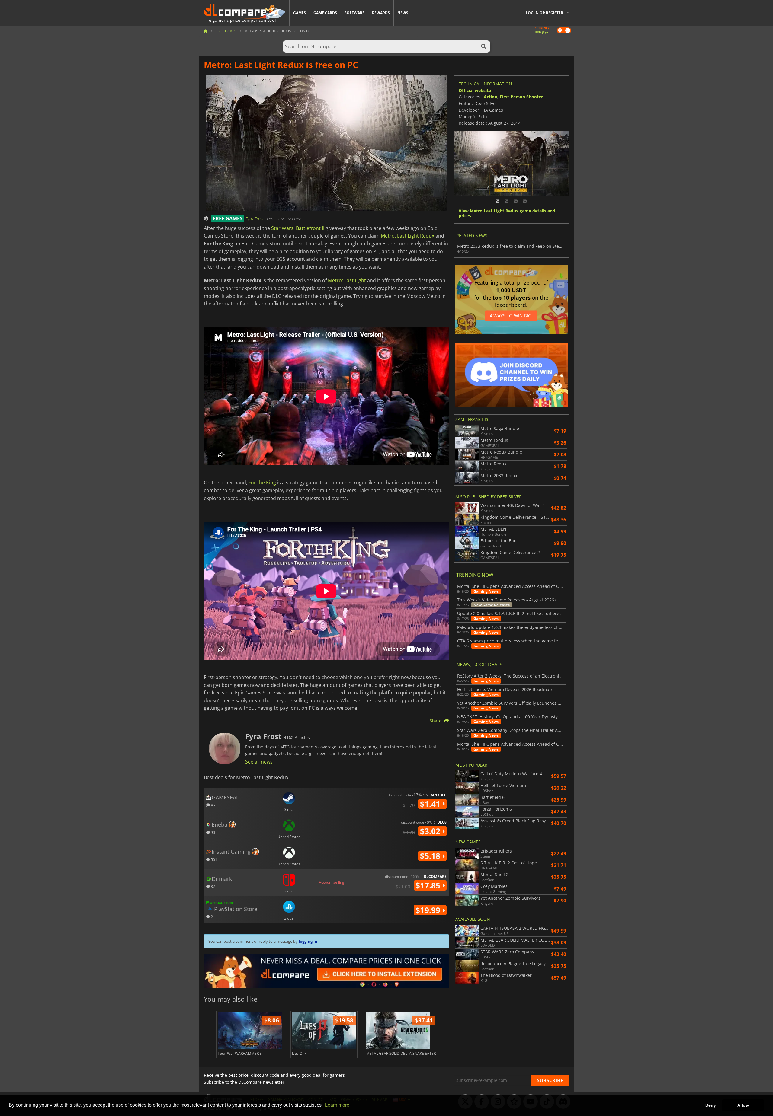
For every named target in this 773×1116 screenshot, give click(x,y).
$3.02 (431, 831)
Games (299, 12)
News (402, 12)
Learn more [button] (337, 1105)
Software (354, 12)
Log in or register (544, 12)
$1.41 (431, 804)
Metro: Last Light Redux (407, 235)
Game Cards (325, 12)
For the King (262, 482)
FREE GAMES (227, 218)
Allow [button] (743, 1105)
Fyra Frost (255, 219)
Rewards (381, 12)
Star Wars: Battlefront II (297, 228)
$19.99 (428, 910)
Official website (475, 90)
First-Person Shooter (521, 97)
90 (212, 832)
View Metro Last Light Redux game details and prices (507, 214)
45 (212, 804)
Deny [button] (710, 1105)
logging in (308, 941)
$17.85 (428, 885)
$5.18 (431, 856)
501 (213, 859)
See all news (259, 761)
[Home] (205, 31)
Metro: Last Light (347, 280)
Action (490, 97)
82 (212, 886)
